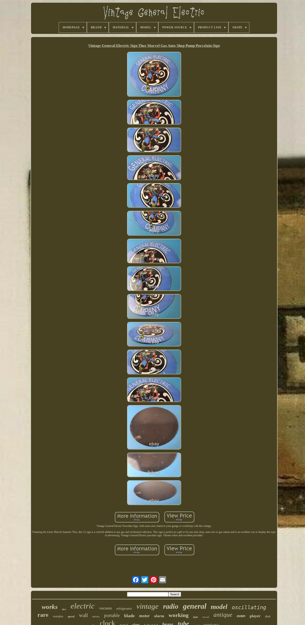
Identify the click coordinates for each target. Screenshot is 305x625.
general (194, 606)
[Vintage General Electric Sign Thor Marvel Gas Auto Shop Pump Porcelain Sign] (154, 75)
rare (43, 615)
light (195, 617)
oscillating (249, 607)
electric (83, 606)
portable (112, 615)
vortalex (58, 616)
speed (71, 616)
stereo (96, 616)
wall (83, 615)
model (219, 606)
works (50, 606)
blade (129, 615)
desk (267, 616)
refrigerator (124, 608)
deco (64, 609)
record (205, 617)
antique (222, 614)
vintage (147, 606)
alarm (159, 616)
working (179, 615)
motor (144, 615)
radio (170, 606)
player (255, 616)
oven (241, 616)
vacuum (105, 608)
